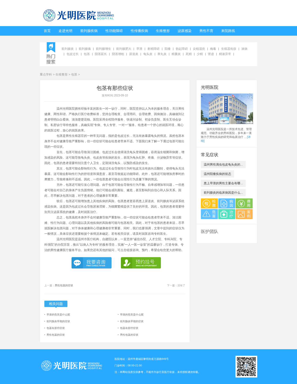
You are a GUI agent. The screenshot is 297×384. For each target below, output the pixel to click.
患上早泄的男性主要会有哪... (223, 183)
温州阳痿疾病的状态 (217, 174)
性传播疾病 (139, 31)
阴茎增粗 (118, 54)
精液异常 (225, 54)
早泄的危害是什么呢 (58, 314)
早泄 (139, 48)
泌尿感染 (185, 31)
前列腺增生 (103, 48)
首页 (47, 31)
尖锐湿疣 (199, 48)
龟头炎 (147, 54)
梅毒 (213, 48)
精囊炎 (176, 54)
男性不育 (206, 31)
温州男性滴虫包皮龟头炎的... (223, 164)
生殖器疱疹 (228, 48)
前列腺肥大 (123, 48)
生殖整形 (163, 31)
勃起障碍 (182, 48)
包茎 (87, 54)
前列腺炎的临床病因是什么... (223, 192)
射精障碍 (153, 48)
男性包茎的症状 (64, 285)
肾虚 (211, 54)
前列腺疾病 (89, 31)
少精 (200, 54)
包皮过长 (73, 54)
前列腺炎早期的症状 (58, 321)
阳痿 (168, 48)
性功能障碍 (114, 31)
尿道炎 (133, 54)
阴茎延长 (101, 54)
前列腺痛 (85, 48)
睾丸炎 (162, 54)
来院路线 (228, 31)
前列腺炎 (68, 48)
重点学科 (46, 74)
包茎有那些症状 (56, 328)
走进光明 (65, 31)
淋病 (244, 48)
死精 (189, 54)
